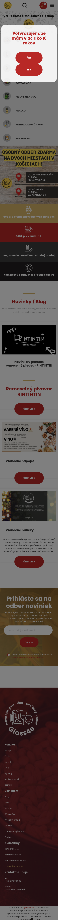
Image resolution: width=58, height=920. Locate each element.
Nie (29, 69)
